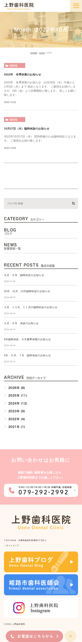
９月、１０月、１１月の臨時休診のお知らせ (30, 307)
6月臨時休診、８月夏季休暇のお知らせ (27, 339)
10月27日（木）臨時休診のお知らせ (26, 128)
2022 (42, 53)
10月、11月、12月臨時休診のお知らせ (27, 291)
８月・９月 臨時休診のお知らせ (24, 275)
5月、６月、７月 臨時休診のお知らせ (27, 355)
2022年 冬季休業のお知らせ (22, 74)
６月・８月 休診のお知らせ (21, 323)
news (14, 65)
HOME (33, 53)
